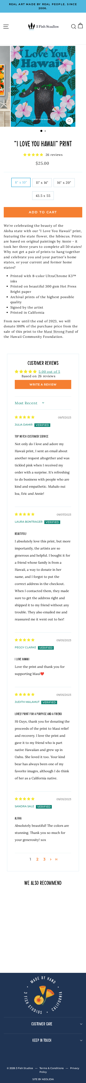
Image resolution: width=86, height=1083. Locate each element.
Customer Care (41, 1023)
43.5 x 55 (43, 196)
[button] (33, 154)
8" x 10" (21, 182)
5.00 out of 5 (49, 371)
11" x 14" (42, 182)
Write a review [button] (43, 384)
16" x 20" (64, 182)
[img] (25, 416)
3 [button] (44, 859)
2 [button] (37, 859)
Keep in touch (41, 1040)
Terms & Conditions (51, 1068)
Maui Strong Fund (59, 331)
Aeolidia (48, 1079)
